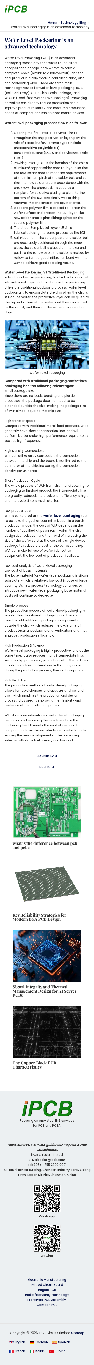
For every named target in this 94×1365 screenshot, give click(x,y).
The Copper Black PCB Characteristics (34, 1065)
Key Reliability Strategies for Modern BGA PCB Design (39, 917)
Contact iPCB (47, 1305)
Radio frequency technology (47, 1295)
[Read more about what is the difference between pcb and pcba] (47, 812)
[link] (39, 1342)
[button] (17, 1342)
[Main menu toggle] (85, 9)
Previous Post (47, 756)
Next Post (46, 767)
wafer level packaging (61, 516)
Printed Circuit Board (47, 1285)
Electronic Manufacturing (47, 1280)
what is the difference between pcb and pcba (45, 845)
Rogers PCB (47, 1290)
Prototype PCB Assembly (47, 1300)
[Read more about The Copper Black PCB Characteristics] (47, 1032)
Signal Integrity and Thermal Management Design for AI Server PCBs (45, 991)
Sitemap (77, 1333)
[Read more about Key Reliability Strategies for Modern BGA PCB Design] (47, 884)
